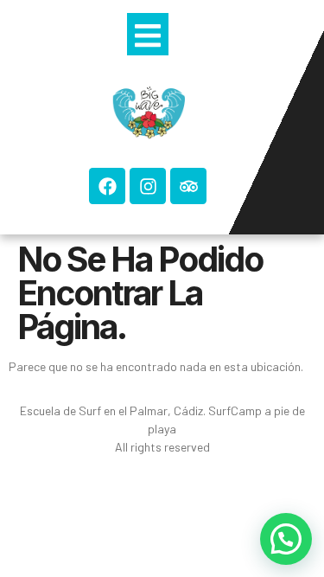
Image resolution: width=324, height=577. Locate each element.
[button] (286, 539)
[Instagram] (148, 186)
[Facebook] (107, 186)
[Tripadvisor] (188, 186)
